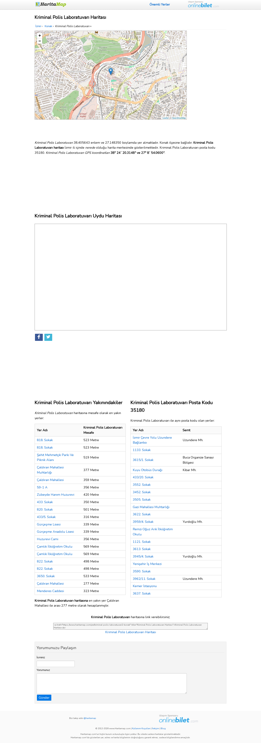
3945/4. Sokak (143, 556)
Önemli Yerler (160, 4)
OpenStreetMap (179, 117)
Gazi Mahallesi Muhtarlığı (151, 507)
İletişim (155, 728)
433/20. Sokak (143, 477)
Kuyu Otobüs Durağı (147, 470)
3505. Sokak (142, 499)
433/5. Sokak (46, 517)
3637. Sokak (142, 593)
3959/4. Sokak (143, 522)
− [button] (40, 41)
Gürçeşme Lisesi (49, 524)
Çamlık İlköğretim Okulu (54, 546)
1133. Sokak (142, 450)
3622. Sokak (142, 514)
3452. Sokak (142, 492)
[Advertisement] (207, 84)
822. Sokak (45, 561)
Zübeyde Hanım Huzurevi (55, 494)
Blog (163, 728)
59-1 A (42, 487)
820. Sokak (45, 509)
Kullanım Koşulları (141, 728)
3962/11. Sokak (144, 579)
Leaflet (165, 117)
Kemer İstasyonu (145, 586)
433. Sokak (45, 502)
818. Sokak (45, 440)
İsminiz (41, 657)
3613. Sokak (142, 549)
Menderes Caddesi (50, 591)
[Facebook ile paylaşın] (39, 337)
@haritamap (90, 718)
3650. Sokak (46, 576)
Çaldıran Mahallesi (50, 480)
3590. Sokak (142, 571)
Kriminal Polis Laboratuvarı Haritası (130, 632)
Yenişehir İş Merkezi (147, 564)
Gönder (44, 698)
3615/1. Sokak (143, 460)
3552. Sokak (142, 485)
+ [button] (40, 35)
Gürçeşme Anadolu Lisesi (55, 532)
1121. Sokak (142, 542)
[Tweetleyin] (48, 337)
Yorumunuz (43, 670)
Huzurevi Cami (47, 539)
